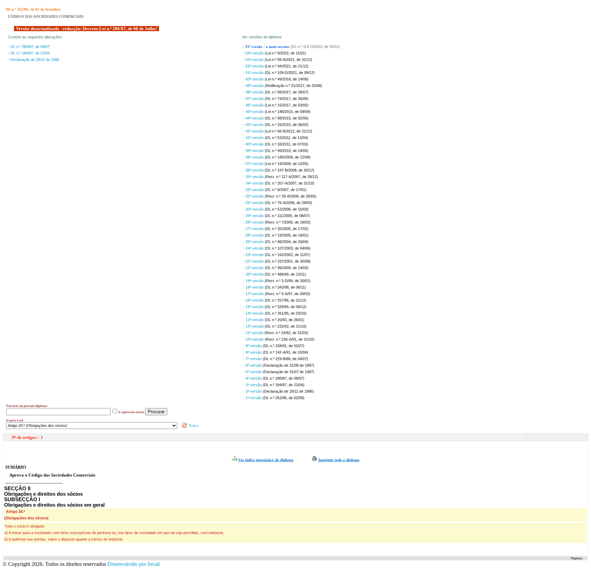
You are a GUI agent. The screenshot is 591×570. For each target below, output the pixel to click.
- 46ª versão (254, 105)
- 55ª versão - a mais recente (266, 47)
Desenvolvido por (133, 564)
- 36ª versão (254, 170)
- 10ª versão (254, 339)
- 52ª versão (254, 66)
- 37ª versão (254, 164)
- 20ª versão (254, 274)
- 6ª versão (253, 365)
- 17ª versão (254, 294)
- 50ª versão (254, 79)
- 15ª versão (254, 307)
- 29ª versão (254, 216)
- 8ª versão (253, 352)
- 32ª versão (254, 196)
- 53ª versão (254, 60)
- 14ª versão (254, 313)
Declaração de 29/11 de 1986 (35, 60)
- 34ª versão (254, 183)
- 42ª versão (254, 131)
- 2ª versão (253, 391)
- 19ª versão (254, 281)
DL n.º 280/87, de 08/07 (30, 47)
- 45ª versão (254, 112)
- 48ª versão (254, 92)
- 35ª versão (254, 177)
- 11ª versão (253, 333)
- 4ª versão (253, 378)
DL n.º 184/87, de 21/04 (30, 53)
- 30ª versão (254, 209)
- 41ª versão (254, 138)
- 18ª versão (254, 287)
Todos (193, 425)
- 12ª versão (254, 326)
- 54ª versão (254, 53)
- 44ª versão (254, 118)
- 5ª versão (253, 372)
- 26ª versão (254, 235)
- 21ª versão (254, 268)
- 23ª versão (254, 255)
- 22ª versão (254, 261)
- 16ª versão (254, 300)
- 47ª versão (254, 99)
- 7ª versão (253, 359)
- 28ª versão (254, 222)
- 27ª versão (254, 229)
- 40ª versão (254, 144)
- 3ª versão (253, 385)
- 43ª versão (254, 125)
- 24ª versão (254, 248)
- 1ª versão (253, 398)
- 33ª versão (254, 190)
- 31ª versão (254, 203)
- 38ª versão (254, 157)
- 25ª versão (254, 242)
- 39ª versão (254, 151)
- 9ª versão (253, 346)
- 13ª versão (254, 320)
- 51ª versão (254, 73)
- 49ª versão (254, 86)
